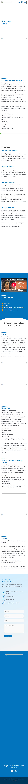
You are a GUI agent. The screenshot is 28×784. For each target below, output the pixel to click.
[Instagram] (15, 771)
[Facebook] (12, 771)
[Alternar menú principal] (25, 2)
